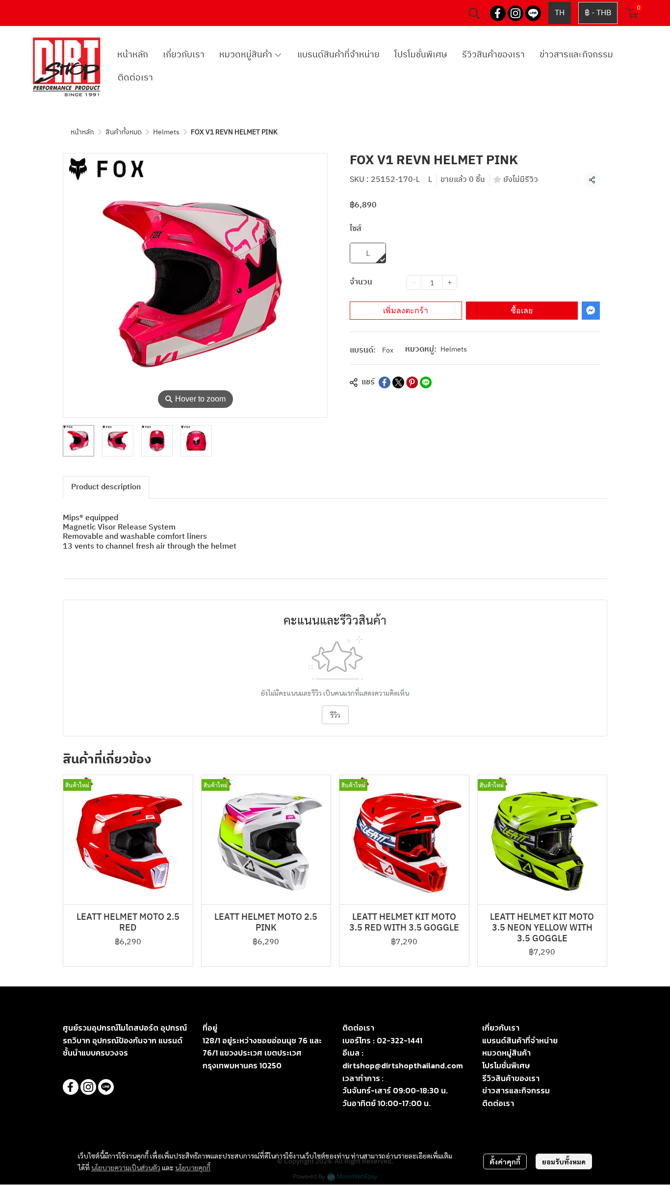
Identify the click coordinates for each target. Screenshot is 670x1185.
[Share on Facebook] (384, 382)
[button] (474, 13)
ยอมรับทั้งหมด (564, 1161)
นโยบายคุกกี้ (192, 1167)
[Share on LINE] (426, 382)
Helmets (166, 132)
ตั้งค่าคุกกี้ (505, 1161)
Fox (387, 350)
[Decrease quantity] (414, 282)
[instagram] (515, 13)
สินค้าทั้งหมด (123, 132)
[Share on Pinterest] (412, 382)
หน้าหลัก (82, 132)
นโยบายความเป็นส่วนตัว (125, 1167)
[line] (533, 13)
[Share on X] (398, 382)
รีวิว (335, 714)
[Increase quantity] (450, 282)
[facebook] (498, 13)
